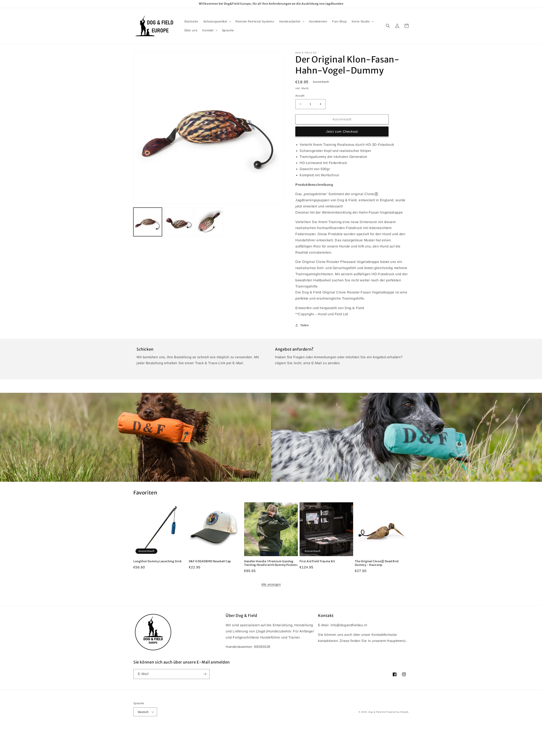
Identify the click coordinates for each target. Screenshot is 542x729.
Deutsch (143, 712)
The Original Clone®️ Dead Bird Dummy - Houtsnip (376, 563)
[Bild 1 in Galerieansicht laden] (147, 222)
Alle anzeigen (271, 584)
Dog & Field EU (377, 712)
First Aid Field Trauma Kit (317, 561)
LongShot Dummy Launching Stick (157, 561)
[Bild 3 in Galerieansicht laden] (209, 222)
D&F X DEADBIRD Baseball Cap (210, 561)
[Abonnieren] (204, 674)
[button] (217, 21)
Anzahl (299, 95)
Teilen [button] (304, 325)
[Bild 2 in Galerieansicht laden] (178, 222)
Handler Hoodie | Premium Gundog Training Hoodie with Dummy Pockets (270, 563)
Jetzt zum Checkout (342, 131)
